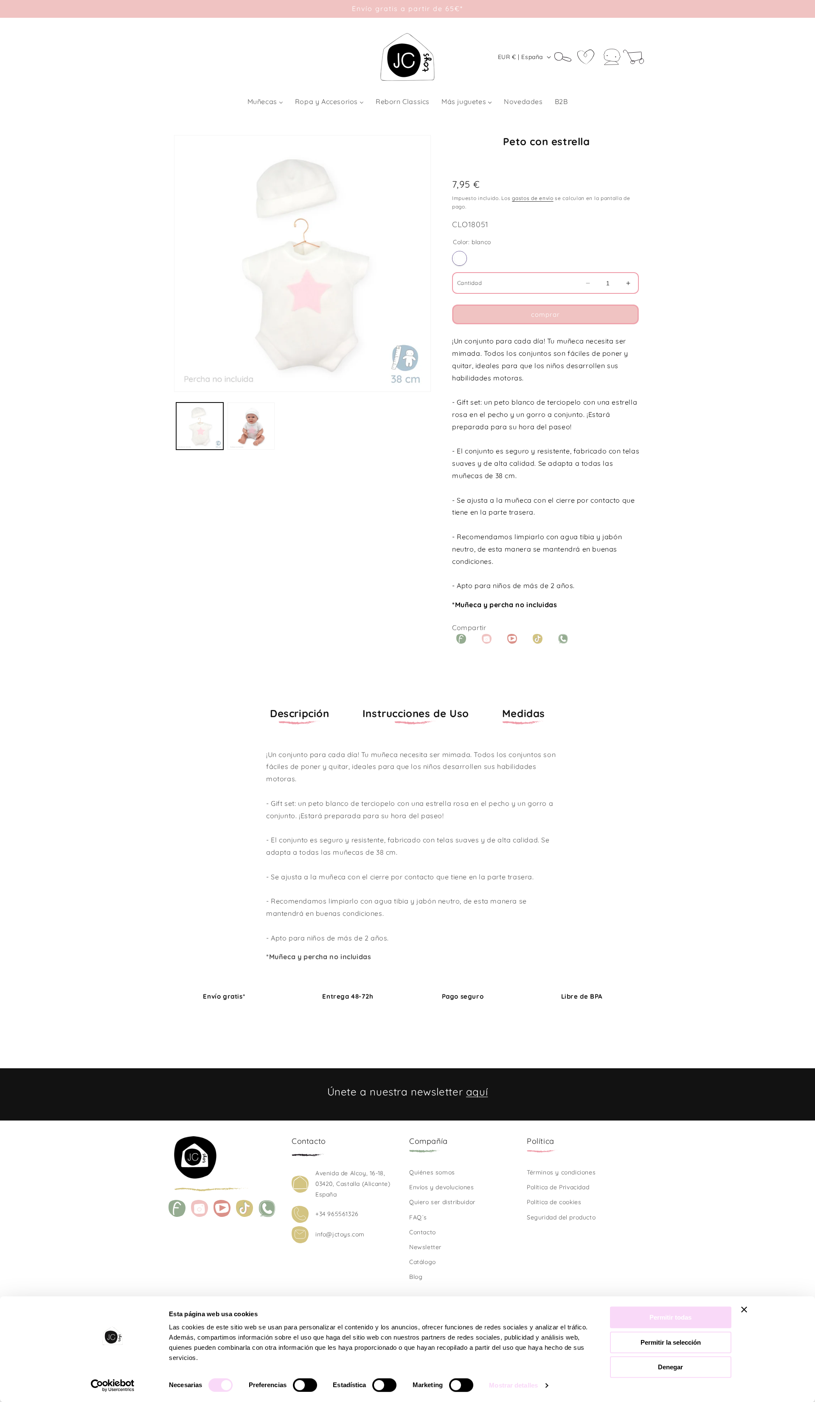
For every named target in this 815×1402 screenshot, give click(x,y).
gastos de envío (533, 198)
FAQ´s (418, 1217)
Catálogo (422, 1262)
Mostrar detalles (513, 1385)
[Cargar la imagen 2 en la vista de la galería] (251, 426)
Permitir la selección (671, 1342)
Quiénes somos (432, 1172)
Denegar (670, 1367)
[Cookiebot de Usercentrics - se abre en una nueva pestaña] (113, 1385)
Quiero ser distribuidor (442, 1202)
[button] (565, 57)
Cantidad (469, 282)
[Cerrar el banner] (744, 1309)
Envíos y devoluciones (441, 1187)
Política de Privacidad (558, 1187)
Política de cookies (554, 1202)
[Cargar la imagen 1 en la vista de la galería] (199, 426)
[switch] (305, 1385)
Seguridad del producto (561, 1217)
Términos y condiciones (561, 1172)
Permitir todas (670, 1317)
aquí (477, 1091)
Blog (415, 1277)
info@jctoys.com (340, 1234)
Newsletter (425, 1247)
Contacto (422, 1232)
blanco (459, 258)
